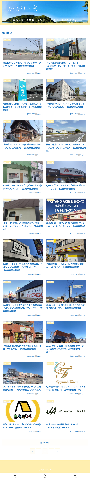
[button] (83, 359)
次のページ (45, 442)
